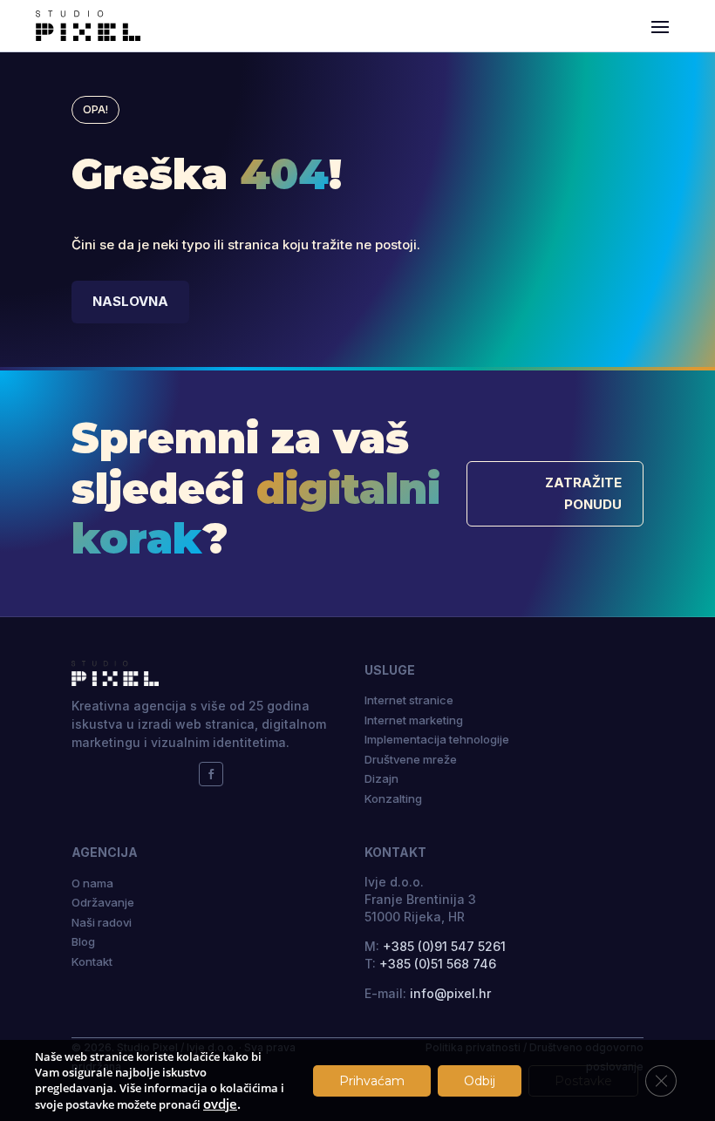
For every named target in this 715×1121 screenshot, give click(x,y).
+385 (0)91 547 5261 (444, 946)
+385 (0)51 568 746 (437, 963)
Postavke (583, 1081)
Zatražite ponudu (583, 493)
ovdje (220, 1103)
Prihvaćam (372, 1081)
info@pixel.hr (450, 993)
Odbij (479, 1081)
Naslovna (130, 301)
